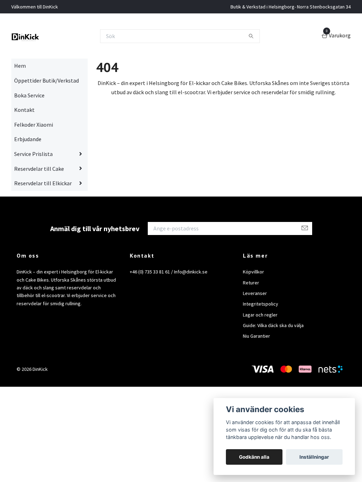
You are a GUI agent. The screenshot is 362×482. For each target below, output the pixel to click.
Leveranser (255, 293)
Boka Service (29, 95)
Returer (251, 282)
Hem (20, 65)
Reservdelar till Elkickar (43, 183)
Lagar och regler (260, 315)
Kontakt (24, 109)
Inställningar (314, 457)
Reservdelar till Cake (39, 168)
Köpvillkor (253, 272)
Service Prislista (33, 153)
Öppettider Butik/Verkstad (46, 80)
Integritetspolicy (260, 304)
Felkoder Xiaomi (33, 124)
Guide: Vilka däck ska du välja (273, 325)
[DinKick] (25, 36)
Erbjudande (27, 139)
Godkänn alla (254, 457)
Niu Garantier (256, 336)
